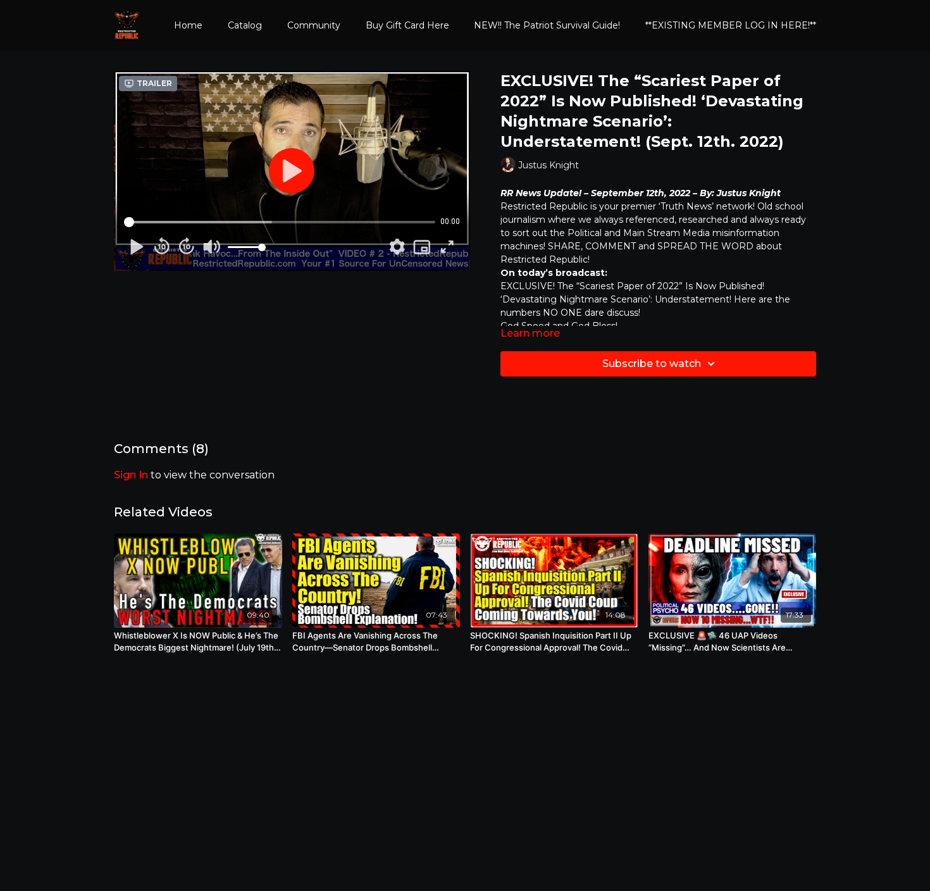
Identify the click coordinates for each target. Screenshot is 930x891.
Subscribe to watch (651, 364)
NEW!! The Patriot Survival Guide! (547, 25)
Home (188, 25)
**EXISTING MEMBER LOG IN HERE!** (730, 25)
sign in (131, 475)
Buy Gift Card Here (407, 25)
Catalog (245, 25)
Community (313, 25)
